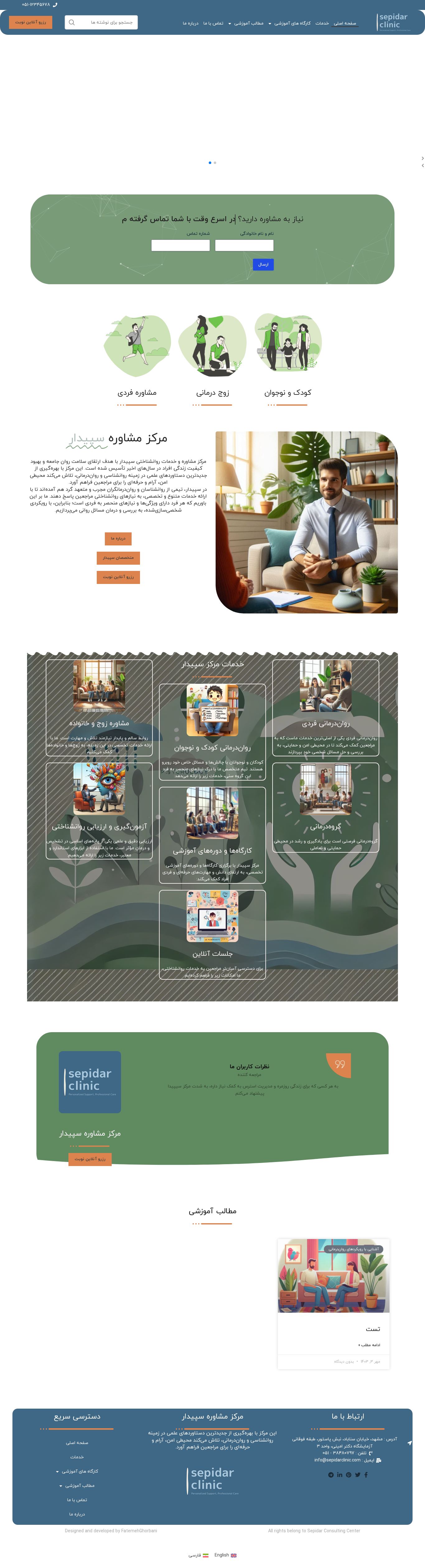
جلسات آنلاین (213, 954)
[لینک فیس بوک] (366, 1474)
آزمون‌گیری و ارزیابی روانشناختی (99, 827)
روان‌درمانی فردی (326, 723)
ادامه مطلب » (369, 1345)
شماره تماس (198, 234)
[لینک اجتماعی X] (357, 1474)
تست (373, 1329)
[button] (215, 163)
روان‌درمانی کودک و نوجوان (212, 748)
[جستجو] (72, 22)
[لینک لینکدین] (339, 1474)
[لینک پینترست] (348, 1474)
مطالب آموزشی (249, 23)
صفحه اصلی (345, 23)
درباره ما (190, 23)
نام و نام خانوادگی (257, 234)
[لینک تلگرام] (330, 1474)
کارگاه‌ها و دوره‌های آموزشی (212, 851)
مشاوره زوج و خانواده (99, 723)
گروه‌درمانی (325, 827)
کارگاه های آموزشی (292, 23)
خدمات (322, 23)
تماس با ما (213, 23)
